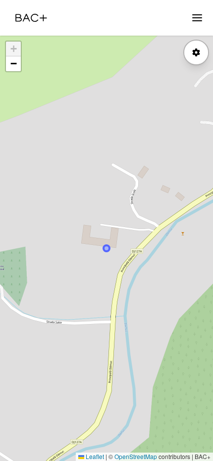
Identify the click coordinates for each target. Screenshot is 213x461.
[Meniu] (197, 18)
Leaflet (94, 456)
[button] (13, 49)
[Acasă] (31, 18)
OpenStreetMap (135, 456)
